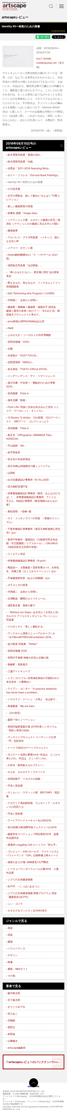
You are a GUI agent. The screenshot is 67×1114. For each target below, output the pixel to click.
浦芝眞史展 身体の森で (21, 605)
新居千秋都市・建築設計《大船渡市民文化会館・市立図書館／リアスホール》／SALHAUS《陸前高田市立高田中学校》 (32, 543)
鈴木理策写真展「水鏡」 (21, 161)
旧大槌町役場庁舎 (18, 486)
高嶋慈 (11, 1020)
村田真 (11, 1034)
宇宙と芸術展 (15, 785)
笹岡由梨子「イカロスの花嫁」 (25, 778)
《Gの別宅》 (15, 712)
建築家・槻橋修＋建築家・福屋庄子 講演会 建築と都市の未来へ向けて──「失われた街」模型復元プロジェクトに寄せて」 (33, 310)
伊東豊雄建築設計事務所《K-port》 (27, 560)
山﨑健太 (13, 1040)
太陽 (10, 348)
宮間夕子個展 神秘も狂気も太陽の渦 (28, 657)
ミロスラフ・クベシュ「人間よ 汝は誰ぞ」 (33, 699)
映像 (10, 962)
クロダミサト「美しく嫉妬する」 (26, 626)
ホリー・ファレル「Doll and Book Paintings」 (34, 175)
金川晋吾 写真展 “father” (22, 643)
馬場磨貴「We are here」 (22, 706)
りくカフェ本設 (16, 553)
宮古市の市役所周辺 (19, 459)
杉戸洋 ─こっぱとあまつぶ (23, 886)
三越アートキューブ (19, 671)
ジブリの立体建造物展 (20, 879)
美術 (10, 927)
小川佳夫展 (14, 188)
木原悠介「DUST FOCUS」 (23, 355)
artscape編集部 (17, 1047)
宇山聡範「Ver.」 (17, 445)
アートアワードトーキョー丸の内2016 (29, 820)
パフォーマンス (16, 948)
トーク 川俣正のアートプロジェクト (28, 747)
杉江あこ (13, 1013)
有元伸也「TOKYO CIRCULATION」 (28, 369)
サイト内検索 (51, 6)
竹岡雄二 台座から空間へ (23, 300)
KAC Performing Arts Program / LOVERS (31, 293)
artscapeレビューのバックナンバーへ (33, 1062)
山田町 (11, 472)
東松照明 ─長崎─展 (19, 511)
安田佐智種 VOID (17, 650)
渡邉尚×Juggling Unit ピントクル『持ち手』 (33, 844)
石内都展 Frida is (18, 393)
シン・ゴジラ (15, 903)
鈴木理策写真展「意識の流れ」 (25, 154)
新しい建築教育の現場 (20, 206)
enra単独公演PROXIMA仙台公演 (26, 321)
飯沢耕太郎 (14, 993)
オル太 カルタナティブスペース (26, 771)
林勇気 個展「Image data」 (23, 213)
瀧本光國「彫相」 (18, 400)
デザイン (13, 955)
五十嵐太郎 (14, 999)
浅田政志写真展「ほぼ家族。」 (25, 265)
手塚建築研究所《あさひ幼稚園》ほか (29, 578)
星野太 (11, 1027)
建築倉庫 (13, 230)
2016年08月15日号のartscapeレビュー (21, 146)
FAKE (11, 328)
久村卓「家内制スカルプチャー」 (26, 765)
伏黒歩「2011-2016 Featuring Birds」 (29, 168)
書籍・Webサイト (18, 968)
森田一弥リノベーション (21, 719)
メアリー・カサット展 (20, 247)
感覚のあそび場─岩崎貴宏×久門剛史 (28, 862)
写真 (10, 934)
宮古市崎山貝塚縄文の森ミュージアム (29, 466)
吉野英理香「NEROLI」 (21, 362)
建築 (10, 941)
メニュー (61, 6)
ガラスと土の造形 (18, 584)
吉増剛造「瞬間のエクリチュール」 (28, 598)
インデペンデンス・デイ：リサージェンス (31, 375)
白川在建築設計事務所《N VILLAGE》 (29, 479)
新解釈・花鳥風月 (18, 664)
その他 (11, 975)
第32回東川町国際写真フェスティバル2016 (32, 827)
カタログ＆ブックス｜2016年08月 (27, 910)
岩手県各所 (14, 452)
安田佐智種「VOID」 (19, 341)
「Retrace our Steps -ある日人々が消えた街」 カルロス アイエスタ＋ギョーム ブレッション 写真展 (34, 616)
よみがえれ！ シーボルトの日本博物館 (29, 334)
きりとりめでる (16, 1006)
